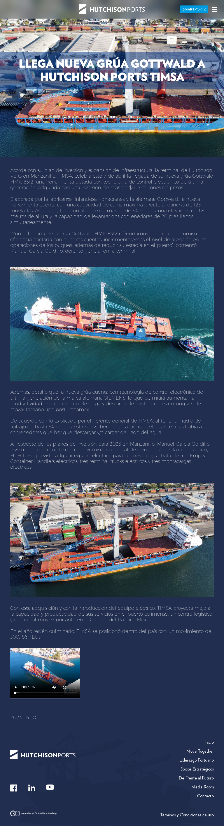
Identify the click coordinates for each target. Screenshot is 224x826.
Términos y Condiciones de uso (187, 814)
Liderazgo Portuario (196, 760)
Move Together (200, 751)
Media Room (202, 787)
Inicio (209, 742)
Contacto (205, 795)
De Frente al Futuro (196, 778)
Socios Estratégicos (197, 769)
